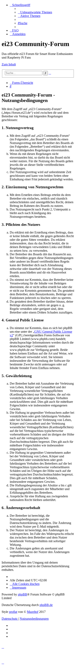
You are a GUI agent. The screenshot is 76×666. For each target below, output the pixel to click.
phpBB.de (46, 605)
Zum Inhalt (9, 64)
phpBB (22, 594)
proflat (13, 611)
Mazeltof (32, 611)
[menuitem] (35, 12)
